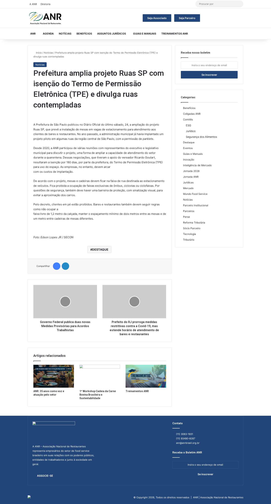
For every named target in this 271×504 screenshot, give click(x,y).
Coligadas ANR (192, 113)
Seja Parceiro (187, 18)
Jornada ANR (191, 176)
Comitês (188, 119)
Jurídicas (188, 182)
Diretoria (45, 4)
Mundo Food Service (195, 193)
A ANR (33, 4)
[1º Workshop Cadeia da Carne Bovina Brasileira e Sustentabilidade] (99, 376)
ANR (33, 33)
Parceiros (188, 211)
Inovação (188, 159)
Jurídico (191, 131)
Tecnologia (189, 234)
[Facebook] (56, 266)
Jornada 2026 (191, 171)
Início (38, 52)
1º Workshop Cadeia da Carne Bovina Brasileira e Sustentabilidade (97, 395)
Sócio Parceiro (191, 228)
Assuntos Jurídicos (111, 33)
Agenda (48, 33)
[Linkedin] (65, 266)
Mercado (188, 188)
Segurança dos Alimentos (201, 136)
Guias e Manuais (144, 33)
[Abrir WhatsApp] (261, 494)
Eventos (188, 148)
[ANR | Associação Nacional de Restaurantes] (45, 18)
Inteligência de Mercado (197, 165)
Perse (186, 216)
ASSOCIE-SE (45, 475)
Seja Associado (157, 18)
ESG (188, 125)
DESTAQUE (100, 249)
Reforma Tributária (194, 222)
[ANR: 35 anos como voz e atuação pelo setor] (53, 376)
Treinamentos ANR (174, 33)
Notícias (65, 33)
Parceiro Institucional (195, 205)
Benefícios (84, 33)
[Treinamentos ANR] (146, 376)
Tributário (188, 239)
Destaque (188, 142)
